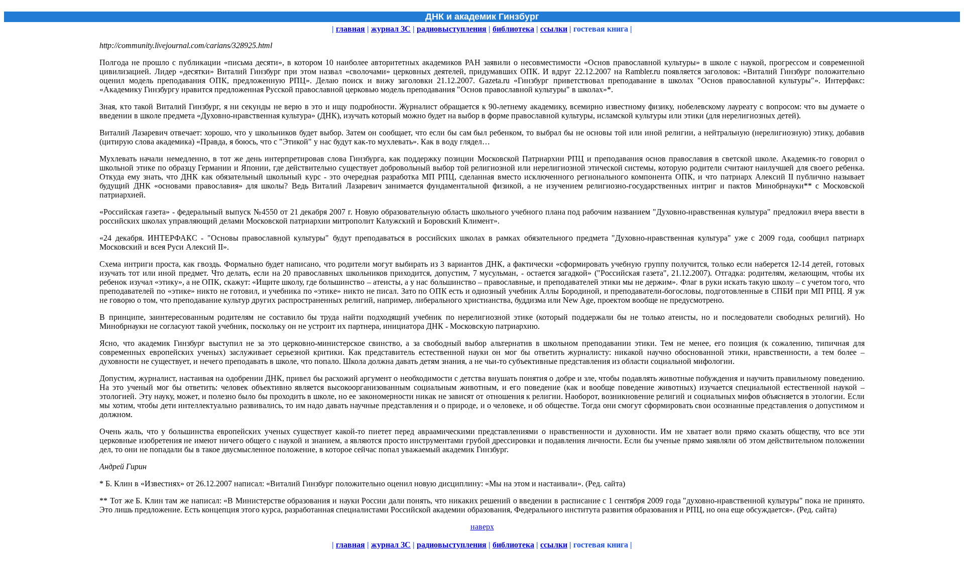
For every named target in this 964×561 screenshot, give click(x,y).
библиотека (513, 29)
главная (350, 29)
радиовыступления (452, 29)
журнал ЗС (391, 29)
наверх (482, 526)
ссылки (553, 29)
